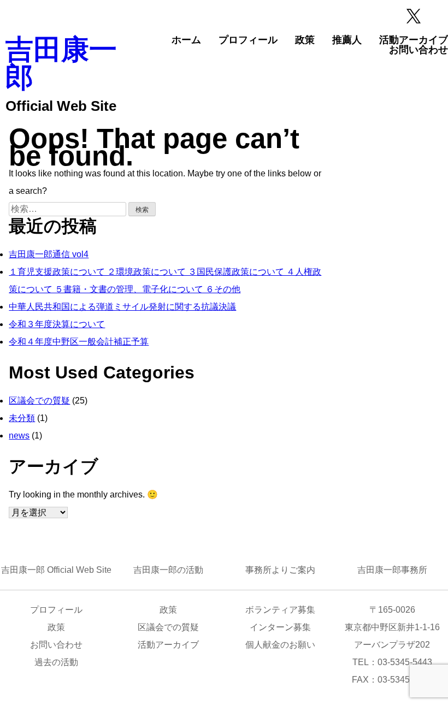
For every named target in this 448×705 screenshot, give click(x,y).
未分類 (22, 418)
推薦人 (347, 39)
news (19, 435)
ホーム (186, 39)
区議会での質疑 (39, 400)
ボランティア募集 (280, 609)
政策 (305, 39)
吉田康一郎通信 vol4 (49, 254)
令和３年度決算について (57, 324)
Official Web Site (60, 106)
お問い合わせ (418, 49)
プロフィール (248, 39)
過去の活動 (56, 662)
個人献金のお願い (280, 644)
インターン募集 (280, 627)
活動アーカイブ (413, 39)
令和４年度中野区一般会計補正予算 (79, 341)
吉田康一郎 (61, 63)
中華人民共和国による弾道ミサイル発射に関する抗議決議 (122, 306)
